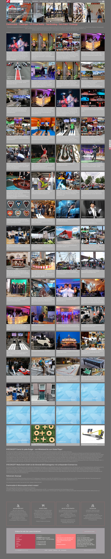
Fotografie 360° (61, 442)
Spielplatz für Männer (89, 105)
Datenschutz (55, 550)
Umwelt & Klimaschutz (63, 242)
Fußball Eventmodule (39, 78)
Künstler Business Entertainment (92, 217)
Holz (33, 442)
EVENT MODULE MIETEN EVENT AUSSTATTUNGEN (40, 104)
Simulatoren (36, 217)
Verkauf (68, 1)
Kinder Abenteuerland (39, 423)
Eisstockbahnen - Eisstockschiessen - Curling (65, 373)
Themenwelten (27, 1)
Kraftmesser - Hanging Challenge (42, 400)
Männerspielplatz (87, 322)
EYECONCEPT (19, 539)
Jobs (17, 546)
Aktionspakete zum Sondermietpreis (93, 348)
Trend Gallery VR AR (63, 188)
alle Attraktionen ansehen (89, 531)
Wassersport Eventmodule (40, 134)
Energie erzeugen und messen (66, 400)
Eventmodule (35, 1)
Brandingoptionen (62, 322)
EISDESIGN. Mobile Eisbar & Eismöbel (17, 322)
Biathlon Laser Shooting (39, 322)
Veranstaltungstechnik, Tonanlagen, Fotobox (89, 294)
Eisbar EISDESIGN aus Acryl (90, 50)
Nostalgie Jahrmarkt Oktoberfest (17, 268)
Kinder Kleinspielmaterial (65, 423)
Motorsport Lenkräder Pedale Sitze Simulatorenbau (16, 373)
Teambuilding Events (13, 161)
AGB (59, 550)
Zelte (83, 268)
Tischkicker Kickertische (89, 374)
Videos (57, 1)
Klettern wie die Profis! (39, 242)
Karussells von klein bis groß (66, 348)
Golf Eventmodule (87, 161)
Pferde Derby (11, 423)
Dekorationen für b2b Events (16, 242)
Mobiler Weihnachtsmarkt (65, 50)
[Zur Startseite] (8, 1)
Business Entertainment (14, 188)
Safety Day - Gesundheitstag (40, 188)
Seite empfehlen (63, 550)
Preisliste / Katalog (44, 1)
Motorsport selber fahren (15, 400)
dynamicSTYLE (91, 550)
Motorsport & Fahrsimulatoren (17, 105)
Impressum (50, 550)
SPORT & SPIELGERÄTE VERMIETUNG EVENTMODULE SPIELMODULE (41, 160)
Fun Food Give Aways (13, 217)
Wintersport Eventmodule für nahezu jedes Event (16, 347)
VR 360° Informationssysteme (65, 217)
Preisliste (18, 541)
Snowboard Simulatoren (39, 374)
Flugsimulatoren (37, 295)
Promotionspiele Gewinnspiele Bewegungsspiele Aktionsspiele (41, 49)
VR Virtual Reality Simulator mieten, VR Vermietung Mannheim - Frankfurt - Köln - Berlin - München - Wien (18, 48)
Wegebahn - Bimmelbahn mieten (91, 78)
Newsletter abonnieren (61, 544)
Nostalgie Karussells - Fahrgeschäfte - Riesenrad (40, 267)
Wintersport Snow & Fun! (64, 134)
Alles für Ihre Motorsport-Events (21, 13)
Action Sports (86, 188)
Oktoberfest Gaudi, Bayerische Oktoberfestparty (91, 241)
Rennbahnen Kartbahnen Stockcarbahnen (90, 399)
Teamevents (62, 1)
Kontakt (52, 1)
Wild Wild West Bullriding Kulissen (18, 134)
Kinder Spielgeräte (87, 423)
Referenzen (18, 545)
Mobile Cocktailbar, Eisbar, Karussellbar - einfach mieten (66, 294)
